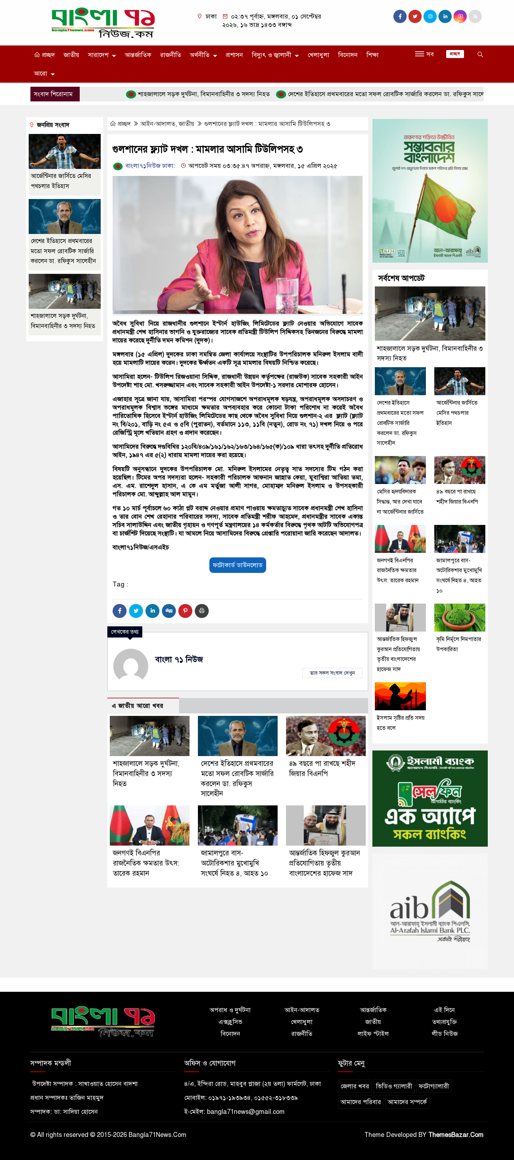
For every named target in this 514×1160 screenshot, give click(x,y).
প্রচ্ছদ (47, 55)
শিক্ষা (372, 55)
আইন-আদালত (158, 124)
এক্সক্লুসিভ (230, 1022)
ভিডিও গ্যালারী (394, 1086)
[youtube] (460, 16)
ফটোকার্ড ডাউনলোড (238, 565)
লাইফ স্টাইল (373, 1034)
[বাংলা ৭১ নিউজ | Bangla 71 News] (103, 22)
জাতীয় (71, 55)
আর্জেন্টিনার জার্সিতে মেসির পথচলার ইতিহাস (457, 413)
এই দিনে (444, 1010)
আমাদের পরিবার (361, 1102)
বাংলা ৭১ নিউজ (179, 659)
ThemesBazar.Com (456, 1135)
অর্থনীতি (199, 55)
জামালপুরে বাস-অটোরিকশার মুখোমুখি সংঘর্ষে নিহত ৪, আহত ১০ (235, 863)
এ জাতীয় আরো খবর (138, 706)
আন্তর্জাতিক (138, 55)
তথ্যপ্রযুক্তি (444, 1022)
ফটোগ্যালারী (434, 1086)
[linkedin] (445, 16)
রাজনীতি (170, 55)
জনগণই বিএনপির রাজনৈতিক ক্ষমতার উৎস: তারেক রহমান (146, 863)
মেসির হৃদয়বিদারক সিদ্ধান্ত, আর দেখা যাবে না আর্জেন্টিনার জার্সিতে (400, 501)
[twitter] (415, 16)
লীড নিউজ (445, 1034)
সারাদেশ (98, 55)
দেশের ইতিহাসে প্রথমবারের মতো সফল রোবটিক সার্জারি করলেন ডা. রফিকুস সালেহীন (362, 94)
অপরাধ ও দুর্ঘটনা (230, 1010)
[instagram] (430, 16)
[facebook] (400, 16)
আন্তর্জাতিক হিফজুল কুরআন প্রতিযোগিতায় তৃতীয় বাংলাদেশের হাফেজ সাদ (324, 863)
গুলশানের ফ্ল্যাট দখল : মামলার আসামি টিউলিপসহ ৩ (267, 124)
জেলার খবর (355, 1086)
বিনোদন (348, 55)
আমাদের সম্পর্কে (407, 1102)
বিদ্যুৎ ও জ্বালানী (271, 55)
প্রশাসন (234, 55)
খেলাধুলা (318, 55)
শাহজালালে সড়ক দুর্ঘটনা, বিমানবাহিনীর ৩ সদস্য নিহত (175, 94)
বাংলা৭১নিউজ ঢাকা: (149, 166)
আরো (40, 73)
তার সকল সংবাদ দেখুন (332, 673)
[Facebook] (120, 611)
